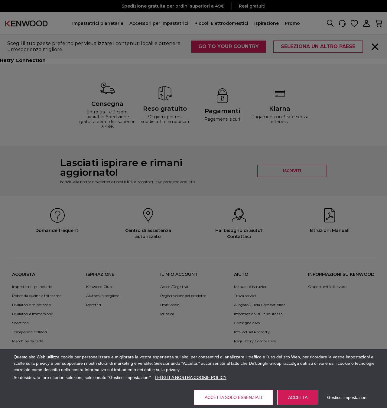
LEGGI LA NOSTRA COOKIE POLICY (190, 377)
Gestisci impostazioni (347, 397)
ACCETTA (297, 397)
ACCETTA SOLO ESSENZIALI (233, 397)
